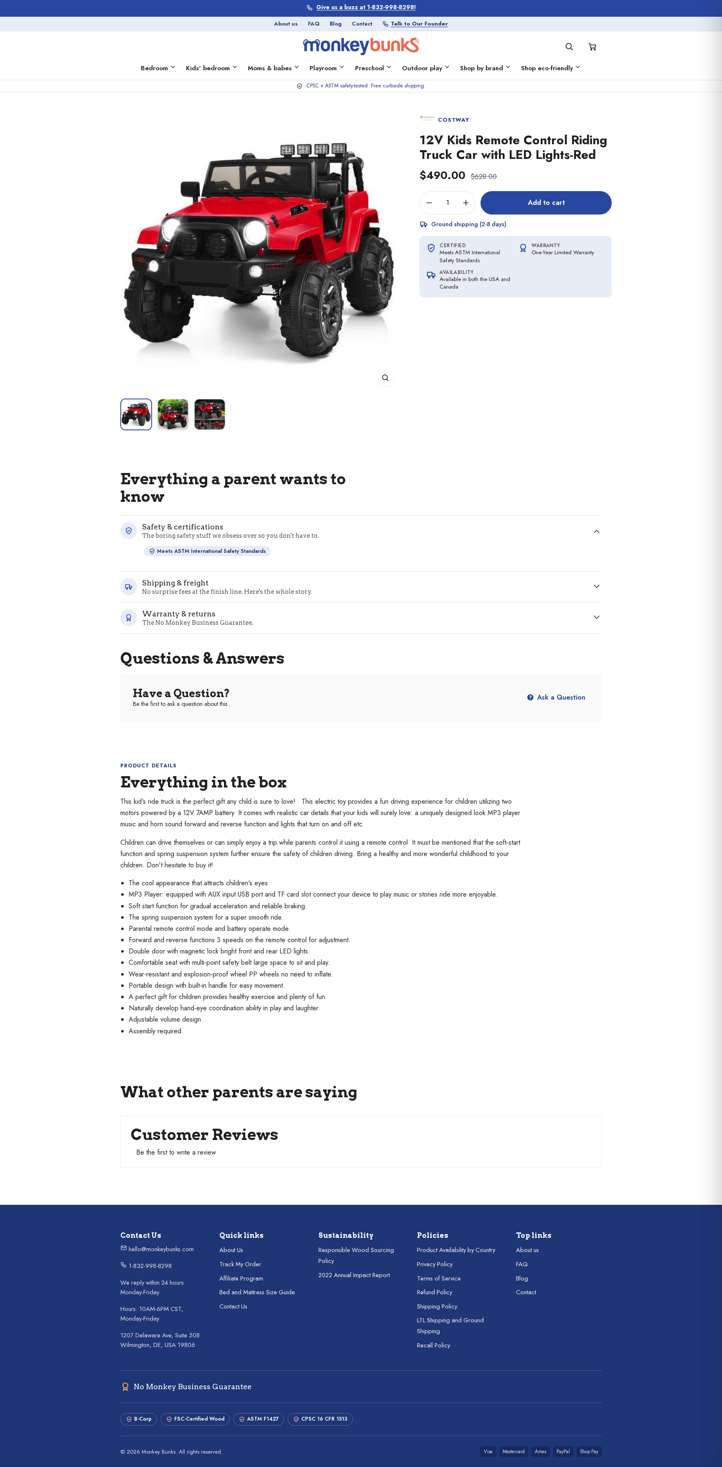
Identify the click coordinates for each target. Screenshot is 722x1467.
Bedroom (154, 68)
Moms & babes (270, 68)
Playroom (323, 68)
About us (286, 24)
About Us (231, 1250)
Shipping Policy (437, 1306)
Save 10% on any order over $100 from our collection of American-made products (366, 7)
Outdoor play (422, 68)
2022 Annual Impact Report (354, 1275)
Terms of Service (439, 1278)
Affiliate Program (241, 1278)
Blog (336, 24)
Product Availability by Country (456, 1250)
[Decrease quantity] (429, 203)
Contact (362, 24)
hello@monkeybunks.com (160, 1249)
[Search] (569, 46)
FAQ (314, 24)
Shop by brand (481, 68)
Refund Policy (434, 1292)
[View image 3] (210, 414)
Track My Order (240, 1264)
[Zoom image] (385, 377)
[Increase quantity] (466, 203)
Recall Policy (433, 1345)
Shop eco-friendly (547, 68)
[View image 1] (136, 414)
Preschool (369, 68)
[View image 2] (173, 414)
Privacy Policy (435, 1264)
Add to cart (546, 202)
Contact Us (233, 1306)
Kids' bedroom (208, 68)
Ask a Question (560, 697)
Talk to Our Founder (419, 24)
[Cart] (592, 46)
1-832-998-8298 (149, 1265)
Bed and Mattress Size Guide (257, 1292)
